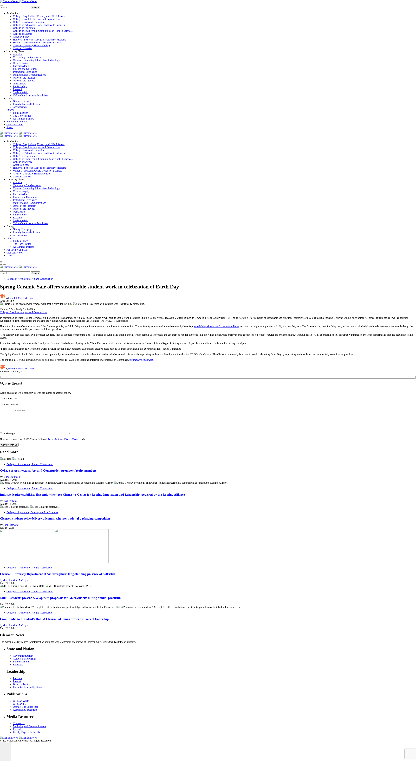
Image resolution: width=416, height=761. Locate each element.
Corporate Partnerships (24, 658)
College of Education (24, 28)
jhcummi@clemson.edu (141, 359)
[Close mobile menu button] (1, 5)
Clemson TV (19, 703)
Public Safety (20, 86)
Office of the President (24, 77)
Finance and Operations (25, 68)
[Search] (1, 261)
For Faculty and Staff (17, 121)
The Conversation (22, 115)
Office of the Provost (23, 80)
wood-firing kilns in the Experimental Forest (216, 326)
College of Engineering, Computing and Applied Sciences (42, 30)
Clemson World (14, 124)
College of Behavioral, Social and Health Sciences (39, 25)
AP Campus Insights (23, 118)
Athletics (17, 54)
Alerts (9, 127)
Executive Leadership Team (27, 687)
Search (35, 7)
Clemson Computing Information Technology (36, 60)
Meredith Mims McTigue (21, 298)
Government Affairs (23, 655)
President (17, 678)
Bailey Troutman (11, 476)
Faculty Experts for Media (26, 732)
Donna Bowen (10, 524)
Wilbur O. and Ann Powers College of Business (37, 42)
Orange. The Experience (25, 706)
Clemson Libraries (22, 48)
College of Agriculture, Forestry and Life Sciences (39, 16)
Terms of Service (72, 439)
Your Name (6, 398)
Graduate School (21, 36)
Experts (10, 109)
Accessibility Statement (25, 709)
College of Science (22, 33)
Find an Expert (20, 112)
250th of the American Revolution (30, 95)
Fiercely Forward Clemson (26, 104)
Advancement (20, 107)
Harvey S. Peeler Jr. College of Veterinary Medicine (39, 39)
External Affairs (21, 66)
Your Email (6, 404)
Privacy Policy (54, 439)
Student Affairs (20, 92)
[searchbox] (15, 7)
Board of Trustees (22, 684)
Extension (18, 664)
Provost (17, 681)
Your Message (7, 433)
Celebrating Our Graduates (27, 57)
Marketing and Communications (29, 74)
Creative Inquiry (21, 63)
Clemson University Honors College (31, 45)
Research (17, 89)
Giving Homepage (22, 101)
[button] (1, 264)
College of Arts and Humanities (29, 22)
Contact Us (19, 723)
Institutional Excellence (25, 71)
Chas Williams (10, 501)
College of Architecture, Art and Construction (36, 19)
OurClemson (19, 83)
